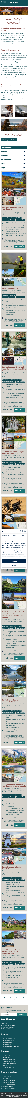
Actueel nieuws (7, 1076)
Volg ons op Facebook (9, 1080)
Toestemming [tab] (5, 535)
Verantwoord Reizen (8, 1086)
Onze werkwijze (7, 1044)
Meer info (18, 246)
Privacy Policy (6, 1055)
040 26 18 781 (14, 2)
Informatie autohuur (8, 1065)
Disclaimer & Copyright (9, 1059)
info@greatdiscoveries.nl (7, 1027)
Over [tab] (23, 535)
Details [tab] (14, 535)
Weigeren (14, 565)
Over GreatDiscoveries (9, 1038)
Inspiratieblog (6, 1078)
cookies (21, 543)
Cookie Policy (6, 1057)
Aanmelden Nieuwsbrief (9, 1084)
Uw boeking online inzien (9, 1063)
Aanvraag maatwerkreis (9, 1088)
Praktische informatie (8, 1067)
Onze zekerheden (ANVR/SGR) (11, 1046)
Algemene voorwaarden (9, 1061)
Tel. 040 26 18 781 (6, 1029)
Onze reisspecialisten (8, 1040)
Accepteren (14, 561)
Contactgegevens (7, 1042)
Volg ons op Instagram (9, 1082)
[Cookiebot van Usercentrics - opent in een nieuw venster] (20, 531)
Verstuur (21, 1014)
